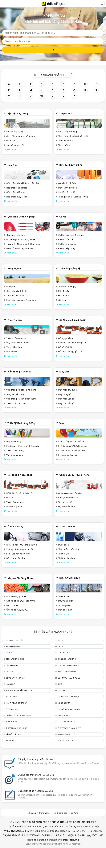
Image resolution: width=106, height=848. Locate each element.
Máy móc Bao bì (66, 398)
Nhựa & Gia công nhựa (20, 578)
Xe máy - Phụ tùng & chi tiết (19, 549)
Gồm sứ (62, 299)
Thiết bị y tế (63, 553)
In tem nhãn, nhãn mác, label (72, 450)
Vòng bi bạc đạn (14, 347)
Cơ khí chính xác (66, 239)
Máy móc (64, 371)
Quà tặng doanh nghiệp (21, 216)
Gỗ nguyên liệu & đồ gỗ (72, 320)
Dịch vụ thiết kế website (35, 790)
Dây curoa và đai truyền (17, 342)
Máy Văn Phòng (13, 441)
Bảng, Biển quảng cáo (68, 497)
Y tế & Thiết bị (67, 526)
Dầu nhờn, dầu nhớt (16, 558)
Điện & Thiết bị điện (70, 578)
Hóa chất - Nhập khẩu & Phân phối (22, 183)
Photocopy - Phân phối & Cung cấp (22, 445)
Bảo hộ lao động (14, 646)
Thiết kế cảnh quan (15, 502)
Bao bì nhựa (12, 605)
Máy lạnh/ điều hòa (67, 187)
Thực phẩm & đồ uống (16, 728)
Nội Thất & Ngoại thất (19, 474)
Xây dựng (10, 740)
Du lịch (9, 671)
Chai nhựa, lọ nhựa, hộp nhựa (20, 600)
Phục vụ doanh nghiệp (69, 665)
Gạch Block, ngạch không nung (21, 136)
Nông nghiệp (14, 268)
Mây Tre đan (64, 291)
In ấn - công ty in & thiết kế (71, 441)
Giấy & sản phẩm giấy (15, 678)
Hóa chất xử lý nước (15, 192)
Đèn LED (10, 497)
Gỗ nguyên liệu (65, 338)
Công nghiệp (14, 320)
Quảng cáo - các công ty (69, 493)
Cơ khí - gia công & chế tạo (71, 234)
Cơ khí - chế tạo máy (68, 243)
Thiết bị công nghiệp (16, 338)
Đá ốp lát (10, 140)
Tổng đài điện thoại (15, 394)
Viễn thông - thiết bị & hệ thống (21, 389)
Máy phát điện (65, 609)
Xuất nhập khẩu (65, 740)
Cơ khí (63, 216)
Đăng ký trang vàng (36, 759)
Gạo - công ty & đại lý (16, 291)
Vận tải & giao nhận (67, 671)
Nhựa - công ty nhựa (16, 596)
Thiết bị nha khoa (66, 558)
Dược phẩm (63, 544)
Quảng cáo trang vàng (36, 774)
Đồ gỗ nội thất (65, 347)
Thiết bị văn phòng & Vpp (21, 423)
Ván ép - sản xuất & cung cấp (72, 342)
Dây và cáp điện (65, 600)
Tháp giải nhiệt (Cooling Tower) (73, 196)
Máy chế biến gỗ (66, 403)
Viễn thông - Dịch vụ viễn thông (21, 398)
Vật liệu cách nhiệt (66, 192)
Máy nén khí (12, 351)
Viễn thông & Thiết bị (19, 371)
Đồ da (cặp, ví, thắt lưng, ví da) (20, 239)
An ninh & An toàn (14, 640)
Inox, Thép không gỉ (67, 131)
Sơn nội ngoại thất (15, 145)
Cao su (61, 646)
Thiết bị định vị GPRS (16, 403)
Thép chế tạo (64, 145)
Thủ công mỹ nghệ (69, 268)
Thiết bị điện (64, 596)
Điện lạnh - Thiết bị (67, 183)
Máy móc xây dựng (67, 389)
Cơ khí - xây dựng (66, 248)
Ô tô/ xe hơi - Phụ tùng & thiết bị (21, 544)
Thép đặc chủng (65, 140)
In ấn (62, 423)
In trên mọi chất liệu (67, 454)
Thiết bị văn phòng (15, 450)
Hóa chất (12, 165)
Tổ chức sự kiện (65, 502)
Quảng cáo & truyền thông (74, 474)
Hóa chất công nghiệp (16, 187)
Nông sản (10, 286)
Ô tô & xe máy (15, 526)
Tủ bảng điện (64, 605)
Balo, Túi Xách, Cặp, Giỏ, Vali (19, 248)
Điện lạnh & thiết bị (70, 165)
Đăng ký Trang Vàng (40, 813)
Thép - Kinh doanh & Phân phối (73, 136)
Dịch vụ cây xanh (14, 506)
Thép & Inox (65, 113)
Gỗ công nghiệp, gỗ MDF (70, 351)
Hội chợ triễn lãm (66, 506)
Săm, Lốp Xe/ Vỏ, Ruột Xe (18, 553)
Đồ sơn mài (63, 295)
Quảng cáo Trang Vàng (67, 813)
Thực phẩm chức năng (69, 549)
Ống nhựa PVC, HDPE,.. (17, 609)
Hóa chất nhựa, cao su (16, 196)
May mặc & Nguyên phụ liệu (19, 690)
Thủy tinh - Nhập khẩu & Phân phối (23, 243)
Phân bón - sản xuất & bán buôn (21, 299)
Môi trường (11, 696)
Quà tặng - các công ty (17, 234)
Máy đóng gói (64, 394)
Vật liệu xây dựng (17, 113)
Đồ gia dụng (12, 665)
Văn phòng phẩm (14, 454)
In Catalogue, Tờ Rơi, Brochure (72, 445)
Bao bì (60, 640)
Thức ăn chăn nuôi (15, 295)
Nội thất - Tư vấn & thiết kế (19, 493)
